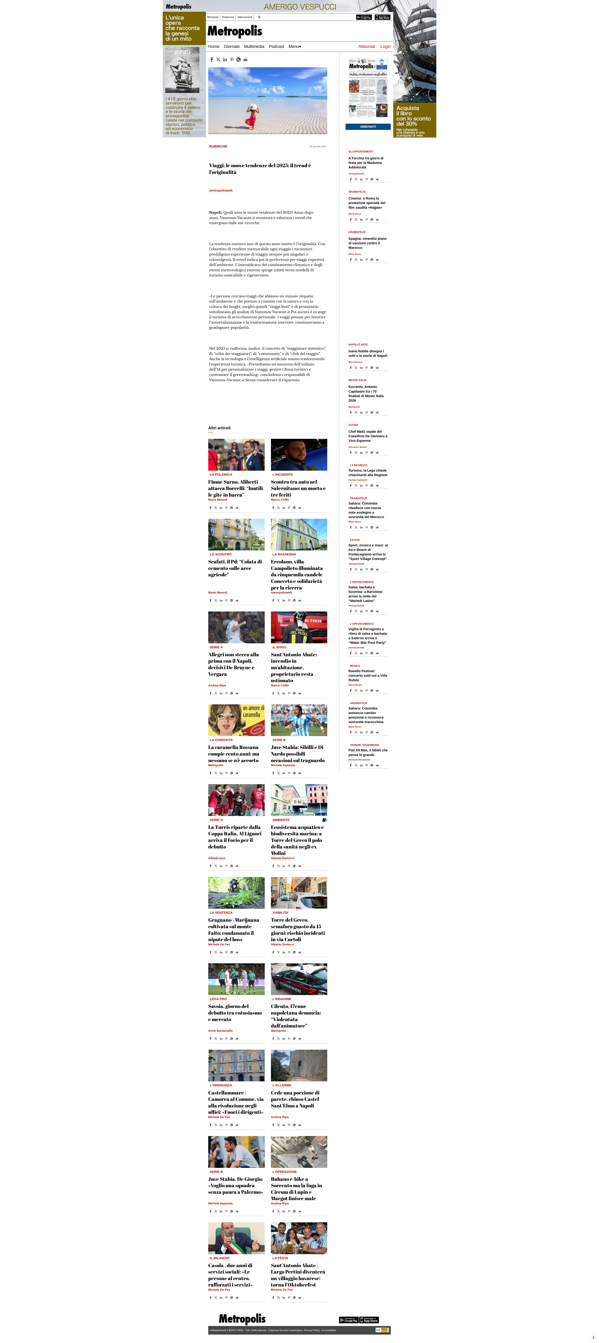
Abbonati (366, 46)
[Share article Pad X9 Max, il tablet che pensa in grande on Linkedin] (362, 765)
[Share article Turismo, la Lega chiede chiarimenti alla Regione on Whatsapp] (372, 485)
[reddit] (245, 59)
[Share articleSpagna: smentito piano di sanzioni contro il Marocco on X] (356, 259)
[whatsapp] (238, 59)
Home (213, 46)
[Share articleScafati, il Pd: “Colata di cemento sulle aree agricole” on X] (216, 600)
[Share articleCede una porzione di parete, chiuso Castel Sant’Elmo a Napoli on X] (279, 1124)
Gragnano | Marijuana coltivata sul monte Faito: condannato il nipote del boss (233, 929)
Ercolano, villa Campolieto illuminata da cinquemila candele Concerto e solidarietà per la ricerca (297, 574)
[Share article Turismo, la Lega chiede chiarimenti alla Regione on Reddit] (378, 485)
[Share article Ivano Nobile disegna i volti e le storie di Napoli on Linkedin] (362, 367)
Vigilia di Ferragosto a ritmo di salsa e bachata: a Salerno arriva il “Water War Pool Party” (368, 636)
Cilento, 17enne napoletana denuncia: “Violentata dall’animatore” (296, 1016)
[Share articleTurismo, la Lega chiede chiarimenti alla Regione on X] (356, 485)
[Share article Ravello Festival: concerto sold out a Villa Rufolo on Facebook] (351, 690)
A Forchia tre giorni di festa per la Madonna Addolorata (365, 162)
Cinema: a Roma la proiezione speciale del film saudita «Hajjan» (366, 202)
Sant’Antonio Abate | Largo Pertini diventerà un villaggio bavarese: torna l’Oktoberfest (298, 1275)
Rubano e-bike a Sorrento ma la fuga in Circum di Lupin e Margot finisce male (296, 1188)
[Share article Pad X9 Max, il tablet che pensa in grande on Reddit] (378, 765)
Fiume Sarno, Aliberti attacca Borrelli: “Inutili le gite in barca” (235, 488)
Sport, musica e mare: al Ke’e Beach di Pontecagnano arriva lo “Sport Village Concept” (368, 552)
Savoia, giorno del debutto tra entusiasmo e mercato (235, 1012)
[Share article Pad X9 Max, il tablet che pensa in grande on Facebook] (351, 765)
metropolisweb (281, 592)
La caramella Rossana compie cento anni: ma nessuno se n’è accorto (233, 753)
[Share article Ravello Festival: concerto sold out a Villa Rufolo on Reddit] (378, 690)
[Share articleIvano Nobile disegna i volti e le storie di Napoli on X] (356, 367)
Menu (294, 46)
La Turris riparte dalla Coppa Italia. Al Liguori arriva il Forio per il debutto (234, 837)
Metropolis (213, 17)
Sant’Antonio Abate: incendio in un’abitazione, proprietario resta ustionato (294, 667)
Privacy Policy (312, 1330)
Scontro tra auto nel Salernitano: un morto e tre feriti (298, 488)
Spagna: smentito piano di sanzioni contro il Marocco (367, 243)
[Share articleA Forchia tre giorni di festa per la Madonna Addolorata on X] (356, 179)
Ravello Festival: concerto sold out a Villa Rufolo (367, 675)
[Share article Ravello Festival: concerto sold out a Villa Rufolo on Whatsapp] (372, 690)
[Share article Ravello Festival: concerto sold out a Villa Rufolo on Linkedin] (362, 690)
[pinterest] (232, 59)
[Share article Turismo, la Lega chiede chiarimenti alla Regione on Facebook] (351, 485)
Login (385, 46)
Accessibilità (329, 1330)
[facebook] (212, 59)
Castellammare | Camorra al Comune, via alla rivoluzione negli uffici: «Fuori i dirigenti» (236, 1102)
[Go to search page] (259, 17)
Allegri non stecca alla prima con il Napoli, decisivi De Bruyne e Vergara (233, 664)
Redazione (228, 17)
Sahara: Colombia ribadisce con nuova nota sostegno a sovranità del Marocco (366, 510)
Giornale (232, 46)
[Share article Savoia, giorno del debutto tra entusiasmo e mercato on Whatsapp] (232, 1038)
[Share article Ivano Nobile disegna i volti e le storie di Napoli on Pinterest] (367, 367)
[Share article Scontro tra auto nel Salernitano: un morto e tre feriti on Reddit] (300, 507)
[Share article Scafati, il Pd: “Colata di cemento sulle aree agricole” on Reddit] (237, 600)
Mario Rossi (354, 214)
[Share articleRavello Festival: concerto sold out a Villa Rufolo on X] (356, 690)
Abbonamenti (244, 17)
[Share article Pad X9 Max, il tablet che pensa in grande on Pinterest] (367, 765)
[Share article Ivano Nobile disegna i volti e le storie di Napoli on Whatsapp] (372, 367)
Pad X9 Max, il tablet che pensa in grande (368, 752)
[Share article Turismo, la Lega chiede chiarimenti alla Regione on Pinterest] (367, 485)
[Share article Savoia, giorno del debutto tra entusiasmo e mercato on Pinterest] (227, 1038)
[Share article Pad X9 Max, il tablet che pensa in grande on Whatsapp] (372, 765)
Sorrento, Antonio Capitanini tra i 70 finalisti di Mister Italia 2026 (366, 393)
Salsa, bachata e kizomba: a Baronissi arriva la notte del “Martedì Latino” (365, 594)
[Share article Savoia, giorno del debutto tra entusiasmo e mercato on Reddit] (237, 1038)
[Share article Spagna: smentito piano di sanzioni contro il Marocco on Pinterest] (367, 259)
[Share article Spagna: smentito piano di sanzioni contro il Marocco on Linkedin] (362, 259)
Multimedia (254, 46)
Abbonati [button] (368, 126)
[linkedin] (225, 59)
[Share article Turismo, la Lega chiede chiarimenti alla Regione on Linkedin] (362, 485)
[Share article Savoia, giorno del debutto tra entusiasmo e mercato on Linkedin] (221, 1038)
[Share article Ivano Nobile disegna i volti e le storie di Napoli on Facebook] (351, 367)
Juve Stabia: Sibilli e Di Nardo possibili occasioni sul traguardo (298, 753)
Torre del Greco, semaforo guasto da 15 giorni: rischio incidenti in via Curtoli (298, 929)
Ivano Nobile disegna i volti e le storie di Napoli (367, 353)
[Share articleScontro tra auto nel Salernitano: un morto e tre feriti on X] (279, 507)
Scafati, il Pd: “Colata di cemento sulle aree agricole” (235, 568)
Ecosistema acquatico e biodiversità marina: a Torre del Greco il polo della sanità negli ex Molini (297, 840)
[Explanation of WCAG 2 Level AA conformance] (382, 1331)
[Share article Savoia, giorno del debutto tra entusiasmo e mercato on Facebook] (211, 1038)
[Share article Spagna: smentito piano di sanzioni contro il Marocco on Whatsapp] (372, 259)
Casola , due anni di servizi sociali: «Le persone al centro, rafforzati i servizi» (230, 1275)
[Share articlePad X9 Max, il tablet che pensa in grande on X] (356, 765)
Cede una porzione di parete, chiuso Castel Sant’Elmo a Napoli (295, 1099)
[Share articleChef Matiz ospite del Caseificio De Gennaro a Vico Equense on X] (356, 452)
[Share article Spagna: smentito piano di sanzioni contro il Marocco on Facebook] (351, 259)
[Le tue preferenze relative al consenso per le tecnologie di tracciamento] (594, 1338)
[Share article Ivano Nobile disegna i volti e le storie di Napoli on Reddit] (378, 367)
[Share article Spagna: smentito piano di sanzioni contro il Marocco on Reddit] (378, 259)
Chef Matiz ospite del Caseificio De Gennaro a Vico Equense (367, 436)
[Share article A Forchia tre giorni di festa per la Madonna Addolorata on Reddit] (378, 179)
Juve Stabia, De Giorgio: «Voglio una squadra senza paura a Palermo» (235, 1185)
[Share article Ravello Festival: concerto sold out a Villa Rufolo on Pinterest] (367, 690)
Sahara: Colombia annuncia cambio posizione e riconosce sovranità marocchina (366, 715)
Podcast (276, 46)
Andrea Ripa (217, 685)
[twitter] (218, 59)
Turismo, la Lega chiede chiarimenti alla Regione (367, 472)
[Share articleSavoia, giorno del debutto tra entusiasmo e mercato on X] (216, 1038)
